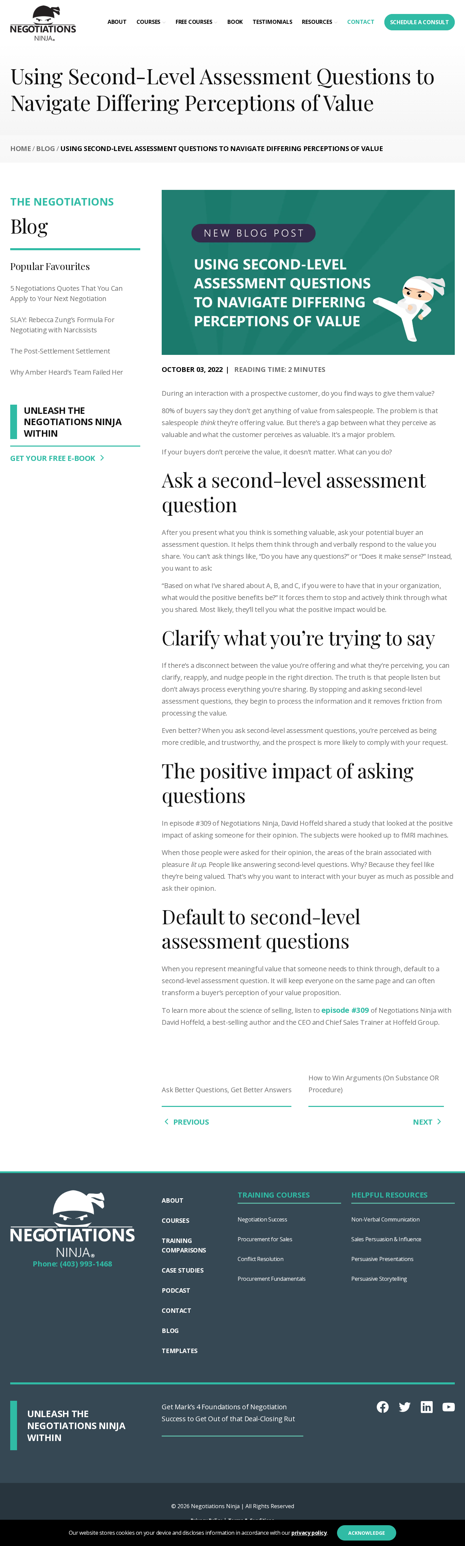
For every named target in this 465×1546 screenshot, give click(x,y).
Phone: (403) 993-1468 (72, 1263)
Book (235, 22)
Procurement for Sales (265, 1239)
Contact (360, 22)
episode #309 (345, 1010)
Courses (149, 22)
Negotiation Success (262, 1219)
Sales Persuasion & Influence (386, 1239)
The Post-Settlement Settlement (60, 351)
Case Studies (182, 1270)
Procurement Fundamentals (271, 1278)
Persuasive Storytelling (379, 1278)
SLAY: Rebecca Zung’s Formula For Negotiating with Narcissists (62, 324)
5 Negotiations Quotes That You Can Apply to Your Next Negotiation (66, 293)
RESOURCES (317, 22)
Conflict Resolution (260, 1259)
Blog (45, 148)
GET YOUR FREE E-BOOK (53, 458)
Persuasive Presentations (382, 1259)
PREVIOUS (190, 1121)
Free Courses (194, 22)
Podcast (176, 1290)
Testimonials (272, 22)
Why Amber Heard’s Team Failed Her (66, 372)
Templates (179, 1351)
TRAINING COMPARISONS (184, 1245)
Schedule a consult (419, 22)
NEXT (423, 1121)
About (117, 22)
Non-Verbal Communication (385, 1219)
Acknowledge (366, 1533)
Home (20, 148)
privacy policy (308, 1532)
